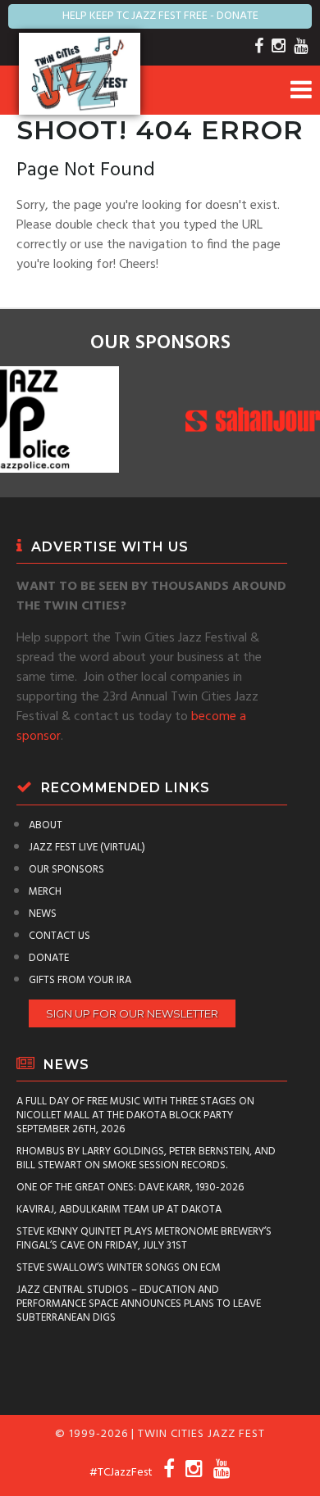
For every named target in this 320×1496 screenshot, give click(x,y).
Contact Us (59, 936)
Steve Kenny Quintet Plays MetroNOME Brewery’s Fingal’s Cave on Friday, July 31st (144, 1238)
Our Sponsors (66, 869)
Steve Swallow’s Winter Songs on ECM (118, 1267)
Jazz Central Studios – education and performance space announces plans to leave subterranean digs (138, 1303)
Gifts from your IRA (80, 980)
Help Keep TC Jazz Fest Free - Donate (160, 16)
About (45, 825)
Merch (45, 891)
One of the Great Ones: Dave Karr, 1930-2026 (130, 1187)
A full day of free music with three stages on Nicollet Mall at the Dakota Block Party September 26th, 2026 (135, 1115)
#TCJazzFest (121, 1472)
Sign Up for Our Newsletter (132, 1013)
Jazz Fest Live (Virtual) (87, 847)
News (43, 914)
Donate (49, 958)
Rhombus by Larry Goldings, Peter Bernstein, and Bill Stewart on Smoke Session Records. (146, 1158)
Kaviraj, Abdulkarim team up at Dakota (119, 1209)
